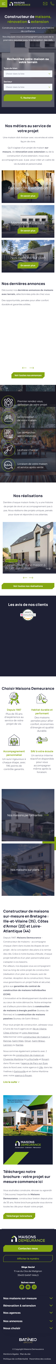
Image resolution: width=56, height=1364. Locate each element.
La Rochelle (32, 1059)
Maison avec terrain (17, 343)
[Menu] (3, 3)
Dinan (28, 1041)
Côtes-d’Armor (11, 1033)
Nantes (19, 1045)
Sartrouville (20, 1071)
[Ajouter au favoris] (43, 316)
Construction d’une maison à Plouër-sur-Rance (25, 566)
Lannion (8, 1045)
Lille (41, 1067)
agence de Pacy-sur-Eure (34, 1063)
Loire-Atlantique (30, 1033)
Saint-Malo (18, 1041)
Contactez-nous (28, 1248)
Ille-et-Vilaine (39, 1029)
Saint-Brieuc (38, 1041)
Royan (45, 1059)
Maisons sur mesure (28, 222)
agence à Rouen (23, 1075)
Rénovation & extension (28, 187)
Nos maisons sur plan (28, 257)
